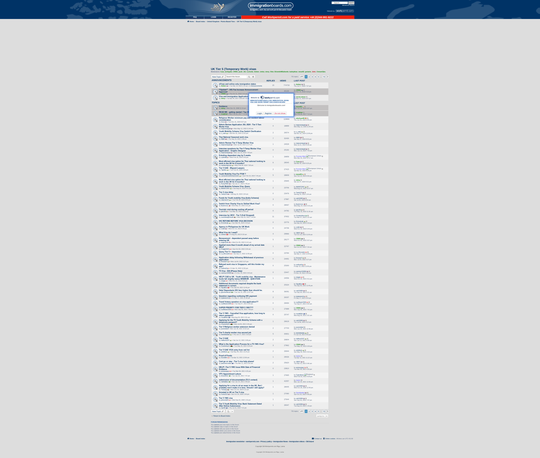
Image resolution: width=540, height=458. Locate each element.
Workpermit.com (277, 17)
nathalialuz (224, 382)
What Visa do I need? (228, 232)
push (240, 72)
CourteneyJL (225, 324)
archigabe (228, 72)
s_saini (223, 133)
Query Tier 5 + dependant (230, 252)
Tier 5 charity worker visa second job (235, 333)
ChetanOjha (321, 72)
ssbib (223, 228)
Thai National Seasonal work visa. (233, 137)
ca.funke (250, 72)
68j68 (223, 139)
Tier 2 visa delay (226, 192)
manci (298, 356)
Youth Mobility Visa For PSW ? (232, 174)
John (314, 72)
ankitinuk (224, 352)
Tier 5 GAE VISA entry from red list (234, 350)
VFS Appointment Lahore (230, 374)
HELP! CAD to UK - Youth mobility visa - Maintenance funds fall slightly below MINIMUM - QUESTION (242, 278)
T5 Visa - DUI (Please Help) (230, 271)
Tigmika (223, 170)
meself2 (301, 72)
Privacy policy (266, 442)
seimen (223, 234)
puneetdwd (225, 329)
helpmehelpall (225, 128)
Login (259, 113)
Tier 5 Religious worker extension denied (237, 327)
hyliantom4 (224, 298)
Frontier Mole (301, 156)
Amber (256, 72)
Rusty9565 (225, 184)
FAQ (195, 17)
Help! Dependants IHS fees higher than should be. (240, 290)
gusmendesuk (226, 292)
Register (268, 113)
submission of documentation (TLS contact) (238, 380)
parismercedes (226, 363)
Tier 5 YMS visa (226, 398)
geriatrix (308, 72)
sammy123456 (226, 273)
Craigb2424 (225, 249)
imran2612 (224, 376)
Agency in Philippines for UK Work (234, 227)
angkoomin (225, 242)
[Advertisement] (197, 99)
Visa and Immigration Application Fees (236, 96)
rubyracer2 (225, 200)
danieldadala (225, 334)
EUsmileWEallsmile (281, 72)
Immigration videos (297, 442)
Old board (310, 442)
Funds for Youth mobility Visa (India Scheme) (239, 198)
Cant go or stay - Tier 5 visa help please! (236, 361)
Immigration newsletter (235, 442)
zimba (262, 72)
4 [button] (315, 76)
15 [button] (324, 76)
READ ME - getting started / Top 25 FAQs (236, 112)
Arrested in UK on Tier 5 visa (231, 392)
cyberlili (223, 157)
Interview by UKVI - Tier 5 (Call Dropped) (236, 215)
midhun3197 (225, 340)
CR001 (235, 72)
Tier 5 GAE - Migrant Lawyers (231, 168)
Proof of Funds (225, 356)
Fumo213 (224, 394)
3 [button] (312, 76)
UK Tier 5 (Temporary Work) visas (233, 69)
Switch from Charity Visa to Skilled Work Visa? (239, 204)
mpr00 (223, 408)
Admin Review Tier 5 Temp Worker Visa (236, 143)
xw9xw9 (224, 268)
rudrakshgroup (226, 165)
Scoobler (224, 357)
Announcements (256, 86)
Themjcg (224, 389)
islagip (223, 281)
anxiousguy (225, 371)
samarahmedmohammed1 (230, 176)
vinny (267, 72)
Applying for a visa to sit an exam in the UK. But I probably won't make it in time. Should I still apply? (241, 387)
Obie (272, 72)
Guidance (223, 106)
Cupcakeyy (300, 375)
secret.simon (301, 97)
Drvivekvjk (224, 223)
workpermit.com (252, 442)
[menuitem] (213, 17)
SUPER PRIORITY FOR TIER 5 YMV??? (236, 308)
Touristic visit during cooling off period (236, 209)
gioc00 (223, 211)
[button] (301, 76)
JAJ (244, 72)
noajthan (224, 114)
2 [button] (309, 76)
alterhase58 (300, 118)
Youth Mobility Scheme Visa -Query (234, 186)
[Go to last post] (304, 84)
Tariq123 (224, 194)
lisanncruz (224, 205)
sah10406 (299, 198)
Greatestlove (300, 215)
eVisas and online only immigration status (237, 84)
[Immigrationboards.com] (270, 6)
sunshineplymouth (227, 217)
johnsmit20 (224, 400)
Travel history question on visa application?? (238, 302)
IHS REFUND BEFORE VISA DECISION (236, 221)
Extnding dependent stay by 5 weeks (235, 155)
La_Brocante (225, 254)
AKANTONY (225, 188)
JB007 (298, 233)
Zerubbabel (300, 392)
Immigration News (280, 442)
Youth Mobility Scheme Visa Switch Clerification (240, 131)
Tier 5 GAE (223, 338)
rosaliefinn (224, 317)
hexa (222, 122)
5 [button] (318, 76)
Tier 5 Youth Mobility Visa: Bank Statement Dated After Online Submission (240, 405)
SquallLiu (224, 287)
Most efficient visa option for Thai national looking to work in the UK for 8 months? (242, 162)
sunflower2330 (226, 304)
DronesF (224, 261)
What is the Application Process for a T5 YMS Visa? (241, 344)
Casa (222, 72)
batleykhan (293, 72)
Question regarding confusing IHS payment (238, 296)
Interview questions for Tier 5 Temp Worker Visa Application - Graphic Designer (240, 150)
